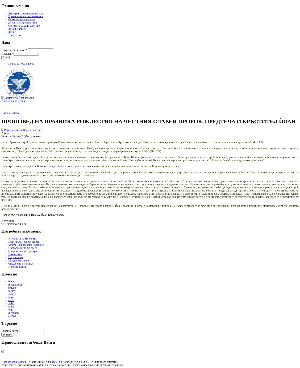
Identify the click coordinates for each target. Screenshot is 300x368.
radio (11, 306)
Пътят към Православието (23, 241)
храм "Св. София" (62, 361)
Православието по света (22, 247)
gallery (12, 294)
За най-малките (17, 28)
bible (11, 281)
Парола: (7, 53)
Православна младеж (13, 361)
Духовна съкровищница (22, 22)
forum (11, 290)
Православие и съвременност (25, 16)
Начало (5, 112)
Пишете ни (15, 35)
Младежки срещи (18, 260)
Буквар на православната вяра (26, 13)
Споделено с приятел (21, 263)
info (10, 297)
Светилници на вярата (21, 19)
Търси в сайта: (10, 330)
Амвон (16, 112)
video (11, 303)
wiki (10, 309)
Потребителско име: (14, 50)
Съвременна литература (22, 251)
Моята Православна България (26, 244)
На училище (15, 257)
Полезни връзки (17, 266)
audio (11, 300)
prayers (12, 287)
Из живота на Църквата (22, 238)
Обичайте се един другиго (24, 25)
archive (12, 315)
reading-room (15, 284)
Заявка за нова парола (21, 63)
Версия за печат (32, 130)
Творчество (15, 254)
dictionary (13, 312)
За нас (12, 31)
